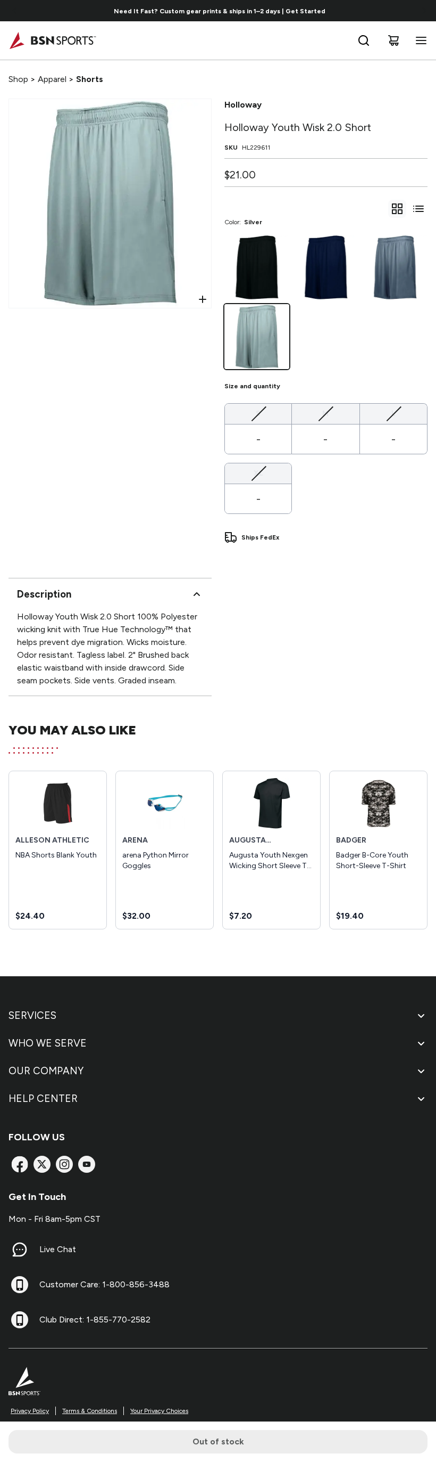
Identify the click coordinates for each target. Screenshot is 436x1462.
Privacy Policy (30, 1411)
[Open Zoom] (202, 299)
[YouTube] (87, 1164)
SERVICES (32, 1015)
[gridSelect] (397, 209)
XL (258, 473)
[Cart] (393, 40)
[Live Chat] (20, 1249)
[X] (42, 1164)
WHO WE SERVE (48, 1043)
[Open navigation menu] (418, 40)
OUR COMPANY (46, 1071)
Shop (18, 79)
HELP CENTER (43, 1098)
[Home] (52, 40)
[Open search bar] (363, 40)
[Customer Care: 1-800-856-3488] (20, 1284)
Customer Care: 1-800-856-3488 (104, 1284)
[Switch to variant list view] (418, 209)
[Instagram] (64, 1164)
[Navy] (326, 267)
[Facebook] (20, 1164)
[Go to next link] (424, 10)
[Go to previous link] (15, 10)
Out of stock (218, 1441)
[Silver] (256, 336)
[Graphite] (395, 267)
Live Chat (57, 1249)
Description (44, 594)
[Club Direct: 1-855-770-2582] (20, 1320)
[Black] (256, 267)
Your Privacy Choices (159, 1411)
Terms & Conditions (89, 1411)
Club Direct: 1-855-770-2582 (94, 1319)
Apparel (52, 79)
